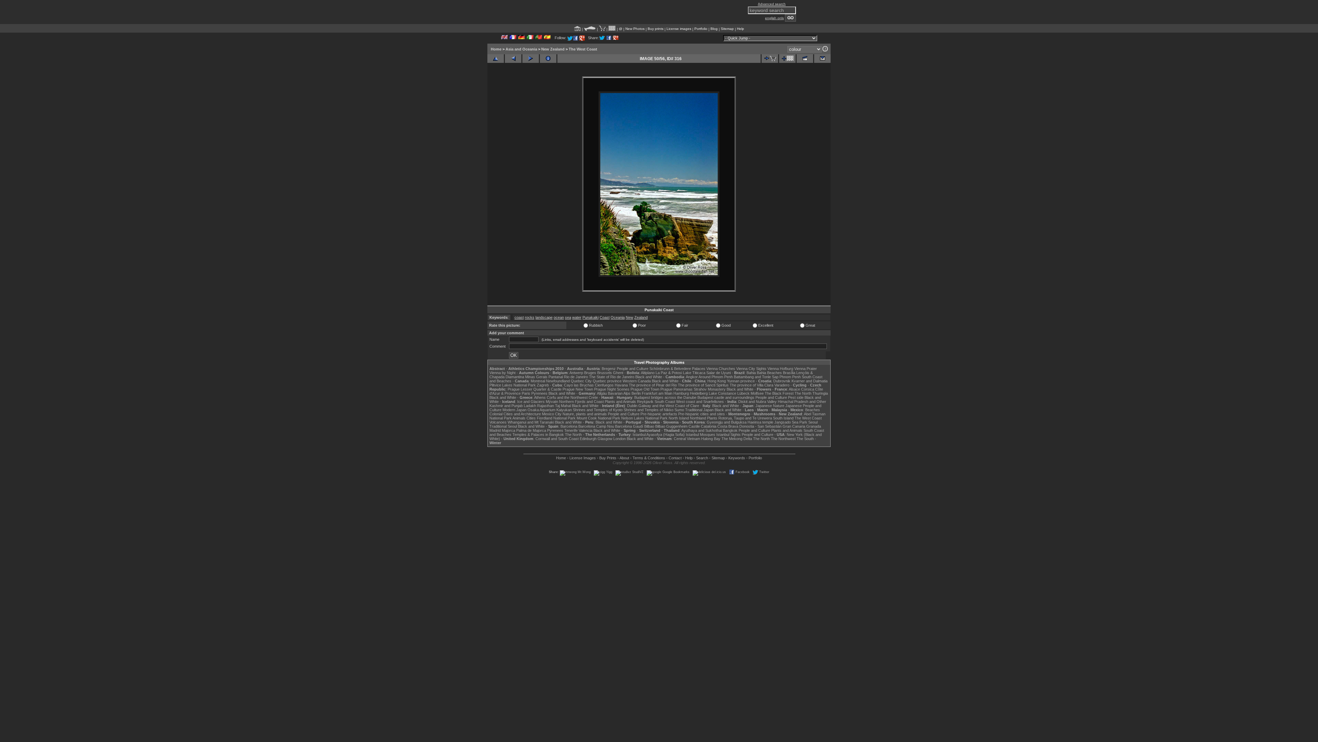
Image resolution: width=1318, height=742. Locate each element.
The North (803, 393)
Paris (526, 393)
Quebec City (581, 381)
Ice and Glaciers (531, 402)
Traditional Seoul (503, 426)
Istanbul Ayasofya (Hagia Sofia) (659, 434)
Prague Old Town (645, 389)
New (629, 317)
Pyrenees (539, 393)
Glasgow (605, 439)
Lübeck (743, 393)
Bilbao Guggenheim (671, 426)
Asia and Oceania (521, 49)
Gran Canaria (794, 426)
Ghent (618, 373)
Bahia (751, 373)
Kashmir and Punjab (506, 406)
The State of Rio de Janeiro (611, 377)
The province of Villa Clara (751, 385)
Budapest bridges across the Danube (665, 397)
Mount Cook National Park (598, 418)
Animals (518, 418)
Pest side (795, 397)
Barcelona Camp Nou (596, 426)
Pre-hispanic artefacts (658, 414)
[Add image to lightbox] (787, 58)
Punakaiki (590, 317)
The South (805, 439)
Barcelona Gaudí (629, 426)
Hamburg (681, 393)
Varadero (781, 385)
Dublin (632, 406)
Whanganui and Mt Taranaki (531, 422)
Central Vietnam (687, 439)
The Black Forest (779, 393)
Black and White (648, 377)
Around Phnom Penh (715, 377)
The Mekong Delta (736, 439)
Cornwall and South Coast (557, 439)
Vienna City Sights (751, 369)
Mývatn (552, 402)
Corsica (807, 389)
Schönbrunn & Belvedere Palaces (677, 369)
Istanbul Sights (728, 434)
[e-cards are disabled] (822, 58)
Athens (540, 397)
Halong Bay (710, 439)
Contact (675, 458)
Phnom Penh (790, 377)
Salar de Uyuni (718, 373)
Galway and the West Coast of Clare (668, 406)
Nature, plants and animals (585, 414)
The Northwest (783, 439)
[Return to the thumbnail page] (495, 58)
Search (702, 458)
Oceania (618, 317)
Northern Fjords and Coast (581, 402)
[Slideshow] (805, 58)
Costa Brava (727, 426)
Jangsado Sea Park (790, 422)
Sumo (679, 410)
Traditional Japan (699, 410)
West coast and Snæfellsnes (700, 402)
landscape (544, 317)
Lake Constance (722, 393)
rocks (529, 317)
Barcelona (568, 426)
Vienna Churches (720, 369)
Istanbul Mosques (700, 434)
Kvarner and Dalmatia (809, 381)
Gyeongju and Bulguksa (727, 422)
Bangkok (730, 430)
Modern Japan (514, 410)
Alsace (794, 389)
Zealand (641, 317)
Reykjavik (645, 402)
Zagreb (543, 385)
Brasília (789, 373)
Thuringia (820, 393)
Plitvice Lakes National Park (512, 385)
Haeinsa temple (760, 422)
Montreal (538, 381)
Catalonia (708, 426)
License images (679, 29)
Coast (605, 317)
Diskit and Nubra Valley (757, 402)
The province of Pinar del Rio (653, 385)
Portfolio (700, 29)
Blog (714, 29)
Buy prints (655, 29)
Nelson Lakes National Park (644, 418)
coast (519, 317)
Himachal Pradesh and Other (802, 402)
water (576, 317)
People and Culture (632, 369)
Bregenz (609, 369)
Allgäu (602, 393)
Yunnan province (741, 381)
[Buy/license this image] (770, 58)
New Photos (635, 29)
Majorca (508, 430)
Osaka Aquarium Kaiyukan (550, 410)
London (619, 439)
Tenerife (571, 430)
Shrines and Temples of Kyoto (598, 410)
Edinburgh (588, 439)
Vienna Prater (805, 369)
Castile (694, 426)
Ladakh (530, 406)
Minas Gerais (536, 377)
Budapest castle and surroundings (725, 397)
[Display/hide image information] (548, 58)
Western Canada (637, 381)
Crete (593, 397)
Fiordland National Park (556, 418)
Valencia (585, 430)
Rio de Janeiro (576, 377)
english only (774, 18)
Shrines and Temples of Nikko (648, 410)
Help (740, 29)
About (624, 458)
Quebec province (607, 381)
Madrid (495, 430)
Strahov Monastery (710, 389)
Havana (621, 385)
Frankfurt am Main (657, 393)
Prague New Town (578, 389)
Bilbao (649, 426)
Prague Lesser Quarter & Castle (535, 389)
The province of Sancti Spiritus (703, 385)
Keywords (736, 458)
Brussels (604, 373)
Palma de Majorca (531, 430)
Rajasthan (545, 406)
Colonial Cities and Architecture (515, 414)
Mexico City (552, 414)
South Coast (665, 402)
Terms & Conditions (649, 458)
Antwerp (576, 373)
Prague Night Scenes (611, 389)
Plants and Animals (620, 402)
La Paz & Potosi (669, 373)
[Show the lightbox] (612, 29)
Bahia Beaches (769, 373)
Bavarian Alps (619, 393)
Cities (531, 418)
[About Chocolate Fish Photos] (590, 29)
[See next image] (530, 58)
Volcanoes (498, 422)
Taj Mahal (563, 406)
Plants (712, 418)
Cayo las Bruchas (579, 385)
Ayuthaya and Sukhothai (701, 430)
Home (496, 49)
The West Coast (583, 49)
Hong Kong (716, 381)
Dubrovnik (781, 381)
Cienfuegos (604, 385)
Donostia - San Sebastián (760, 426)
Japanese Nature (769, 406)
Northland (698, 418)
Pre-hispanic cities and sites (701, 414)
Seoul (813, 422)
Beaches (812, 410)
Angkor (692, 377)
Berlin (636, 393)
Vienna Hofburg (780, 369)
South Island (783, 418)
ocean (559, 317)
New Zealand (553, 49)
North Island (679, 418)
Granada (813, 426)
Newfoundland (558, 381)
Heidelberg (699, 393)
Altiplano (648, 373)
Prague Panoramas (676, 389)
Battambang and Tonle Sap (756, 377)
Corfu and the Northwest (567, 397)
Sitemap (727, 29)
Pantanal (555, 377)
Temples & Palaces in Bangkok (538, 434)
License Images (582, 458)
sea (568, 317)
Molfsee (757, 393)
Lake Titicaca (694, 373)
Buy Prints (607, 458)
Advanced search (772, 4)
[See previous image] (513, 58)
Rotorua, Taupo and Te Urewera (745, 418)
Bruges (590, 373)
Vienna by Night (502, 373)
